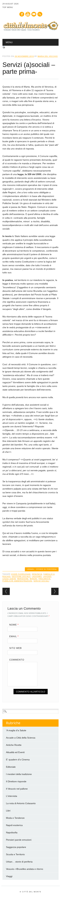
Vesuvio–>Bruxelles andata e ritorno (24, 869)
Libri (8, 810)
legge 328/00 (9, 578)
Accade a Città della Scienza (20, 737)
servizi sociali (41, 581)
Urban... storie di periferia (42, 569)
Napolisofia (11, 832)
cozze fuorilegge (21, 574)
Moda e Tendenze (15, 818)
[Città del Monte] (30, 30)
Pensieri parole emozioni (18, 839)
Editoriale (11, 767)
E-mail (34, 14)
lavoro (47, 576)
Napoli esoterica (14, 825)
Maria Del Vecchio (48, 56)
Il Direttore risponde (16, 781)
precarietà (44, 578)
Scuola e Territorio (15, 854)
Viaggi (9, 876)
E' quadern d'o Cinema (18, 759)
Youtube (27, 14)
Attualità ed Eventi (15, 752)
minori (33, 578)
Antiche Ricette (13, 745)
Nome (14, 624)
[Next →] (55, 591)
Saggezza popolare (16, 847)
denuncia (37, 574)
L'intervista (11, 796)
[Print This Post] (3, 47)
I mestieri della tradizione (19, 774)
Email (14, 636)
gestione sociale (21, 576)
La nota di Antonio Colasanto (21, 803)
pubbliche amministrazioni (17, 581)
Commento (16, 659)
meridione (22, 578)
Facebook (21, 14)
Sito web (15, 648)
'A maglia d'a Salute (16, 730)
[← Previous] (6, 591)
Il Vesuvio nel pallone (17, 788)
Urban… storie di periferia (19, 861)
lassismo (37, 576)
